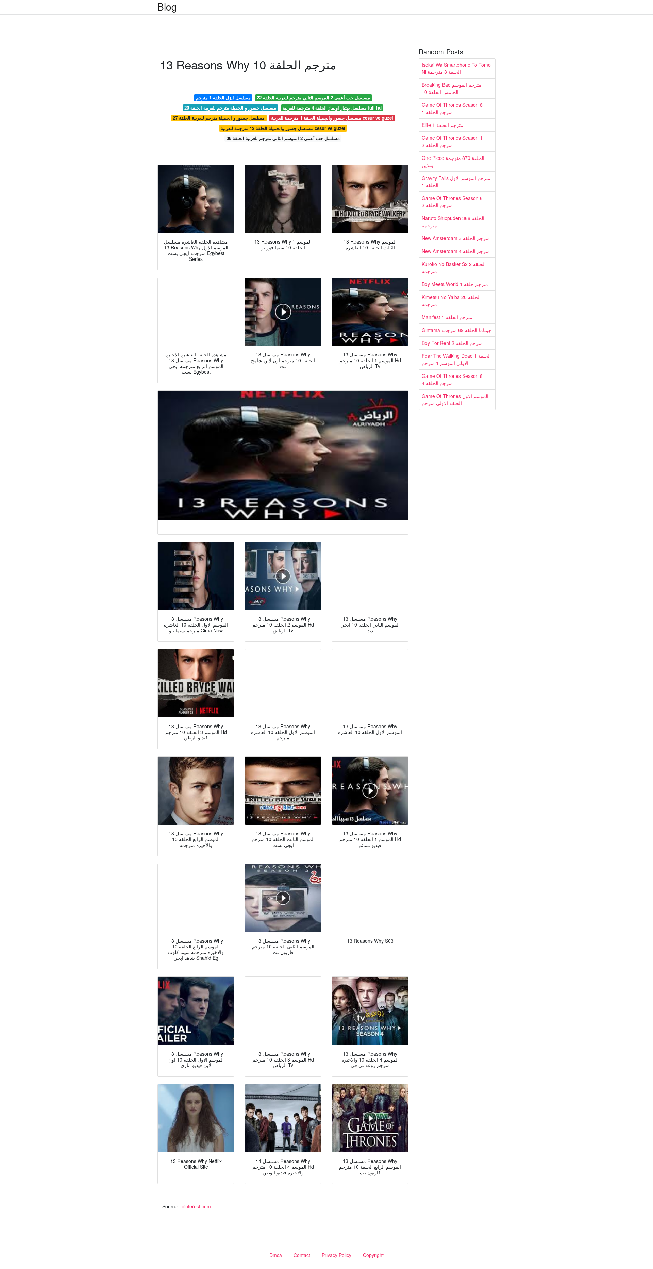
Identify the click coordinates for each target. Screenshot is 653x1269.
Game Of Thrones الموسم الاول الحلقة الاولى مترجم (455, 399)
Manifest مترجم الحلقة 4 (447, 317)
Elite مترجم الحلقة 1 (442, 124)
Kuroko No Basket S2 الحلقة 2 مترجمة (454, 267)
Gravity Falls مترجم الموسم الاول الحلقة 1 (456, 181)
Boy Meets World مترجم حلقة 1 (455, 284)
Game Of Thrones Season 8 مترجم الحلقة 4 (452, 379)
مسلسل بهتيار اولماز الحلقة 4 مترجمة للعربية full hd (332, 107)
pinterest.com (196, 1206)
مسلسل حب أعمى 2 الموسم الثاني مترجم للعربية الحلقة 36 (283, 138)
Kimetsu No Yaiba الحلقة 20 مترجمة (451, 300)
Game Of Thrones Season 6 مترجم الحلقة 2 (452, 201)
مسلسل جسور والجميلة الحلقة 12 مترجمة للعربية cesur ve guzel (283, 128)
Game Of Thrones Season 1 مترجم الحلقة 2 (452, 141)
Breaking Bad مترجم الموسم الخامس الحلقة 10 (451, 88)
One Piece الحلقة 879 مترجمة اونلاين (453, 161)
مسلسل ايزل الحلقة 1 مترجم (223, 97)
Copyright (373, 1255)
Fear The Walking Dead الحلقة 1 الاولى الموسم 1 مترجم (456, 359)
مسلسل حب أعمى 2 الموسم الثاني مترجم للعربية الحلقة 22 (313, 97)
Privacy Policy (336, 1255)
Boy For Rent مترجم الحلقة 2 (452, 342)
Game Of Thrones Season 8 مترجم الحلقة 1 (452, 108)
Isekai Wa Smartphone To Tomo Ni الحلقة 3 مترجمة (456, 68)
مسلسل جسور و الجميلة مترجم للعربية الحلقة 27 (219, 118)
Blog (167, 6)
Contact (302, 1255)
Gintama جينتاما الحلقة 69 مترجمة (456, 330)
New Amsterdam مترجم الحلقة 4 (456, 251)
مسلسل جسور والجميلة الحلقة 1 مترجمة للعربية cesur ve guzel (332, 118)
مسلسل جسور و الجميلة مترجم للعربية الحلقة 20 (230, 107)
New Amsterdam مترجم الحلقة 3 (456, 238)
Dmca (275, 1255)
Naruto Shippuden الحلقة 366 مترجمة (453, 222)
